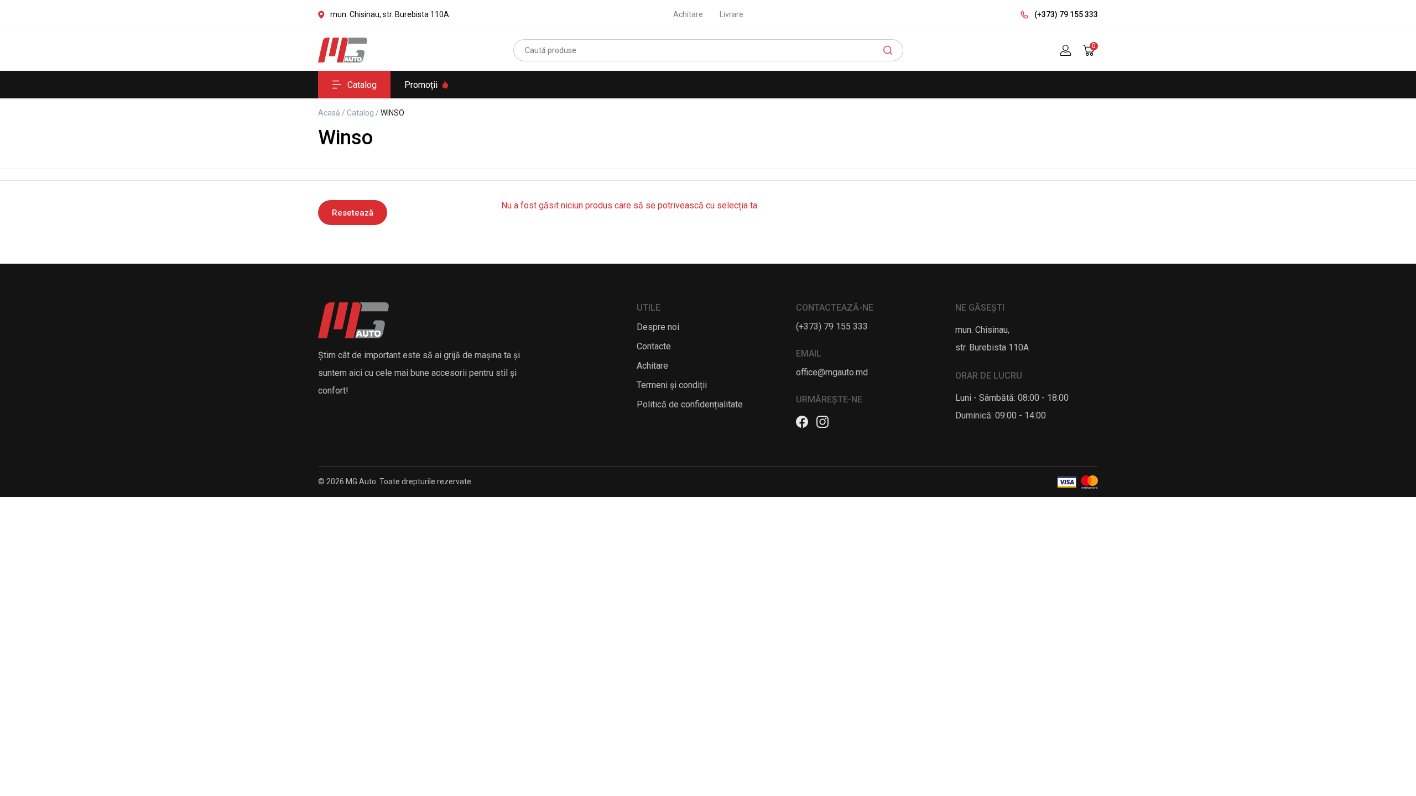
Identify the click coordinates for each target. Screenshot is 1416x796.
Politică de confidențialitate (690, 404)
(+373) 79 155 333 (1066, 14)
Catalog (362, 85)
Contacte (654, 346)
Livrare (731, 14)
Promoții (421, 85)
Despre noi (658, 327)
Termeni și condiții (672, 385)
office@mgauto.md (832, 372)
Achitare (688, 14)
